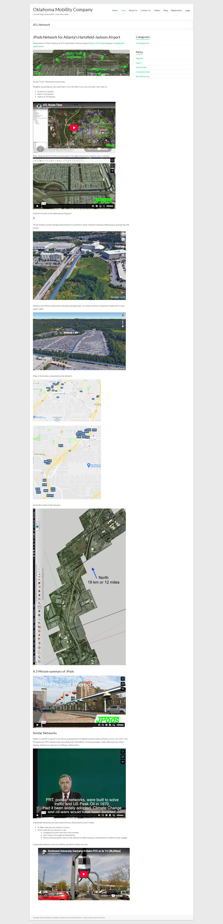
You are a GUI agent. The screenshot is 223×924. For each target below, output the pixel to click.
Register (139, 58)
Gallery (157, 10)
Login (187, 10)
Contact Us (146, 10)
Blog (166, 10)
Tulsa (123, 10)
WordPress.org (142, 76)
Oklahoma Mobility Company (63, 9)
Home (115, 10)
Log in (138, 63)
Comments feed (143, 72)
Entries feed (141, 67)
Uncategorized (142, 43)
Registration (176, 10)
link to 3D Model (97, 43)
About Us (133, 10)
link (76, 745)
